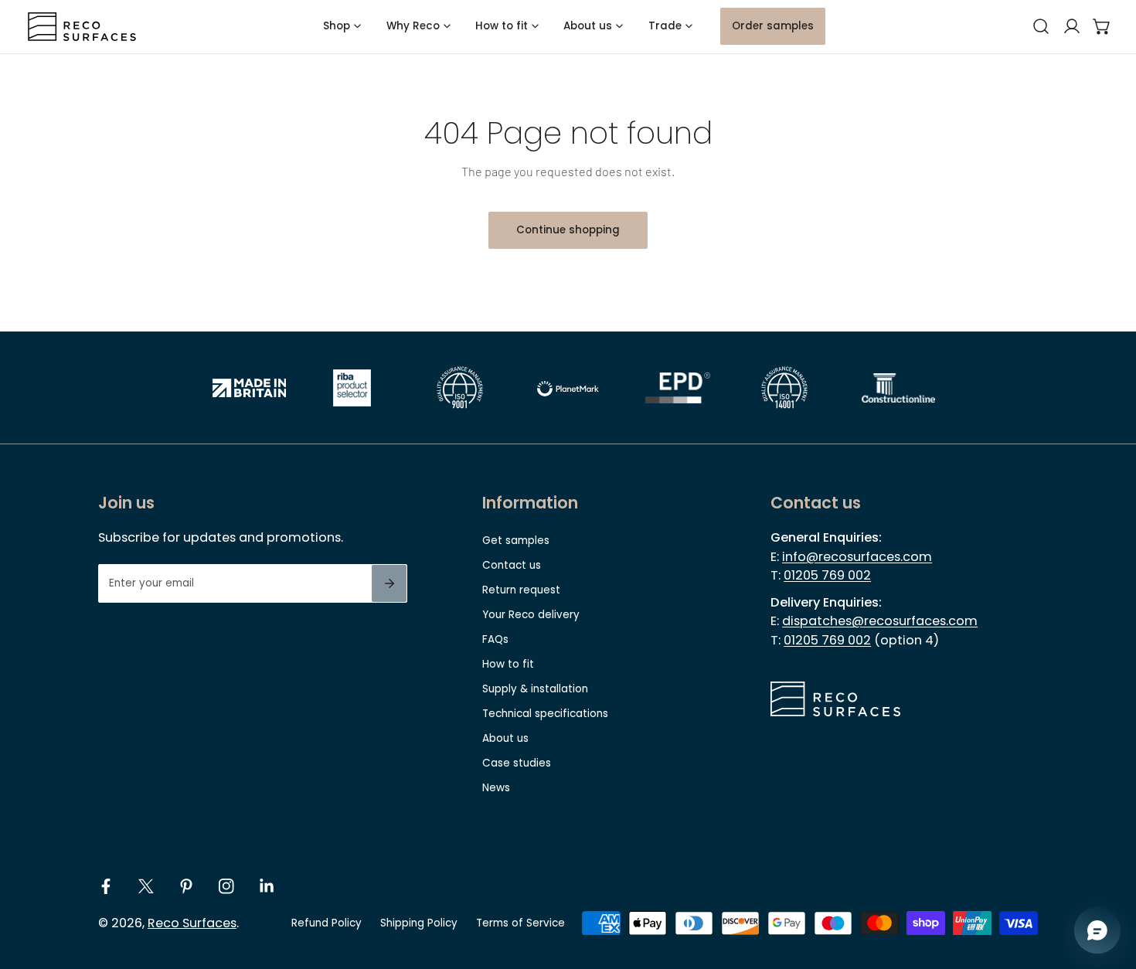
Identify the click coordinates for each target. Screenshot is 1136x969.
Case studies (516, 763)
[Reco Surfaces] (82, 26)
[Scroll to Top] (1110, 889)
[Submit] (389, 583)
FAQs (495, 639)
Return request (521, 590)
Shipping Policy (418, 923)
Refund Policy (326, 923)
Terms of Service (520, 923)
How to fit (508, 664)
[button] (1102, 27)
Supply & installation (535, 689)
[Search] (1040, 27)
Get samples (515, 540)
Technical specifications (545, 713)
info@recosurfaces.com (857, 557)
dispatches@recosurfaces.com (880, 621)
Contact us (511, 565)
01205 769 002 (827, 575)
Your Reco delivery (531, 614)
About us (505, 738)
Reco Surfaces (192, 923)
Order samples (773, 26)
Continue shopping (568, 230)
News (496, 787)
